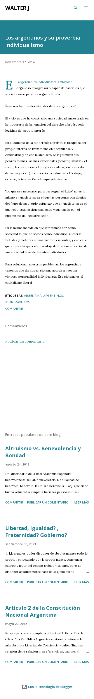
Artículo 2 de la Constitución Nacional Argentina (42, 611)
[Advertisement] (47, 388)
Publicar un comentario (25, 341)
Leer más (81, 502)
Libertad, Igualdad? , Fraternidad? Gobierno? (36, 531)
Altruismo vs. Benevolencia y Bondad (43, 452)
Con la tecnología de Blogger (49, 687)
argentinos (53, 295)
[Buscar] (75, 7)
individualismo (18, 302)
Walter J (17, 7)
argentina (33, 295)
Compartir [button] (14, 308)
